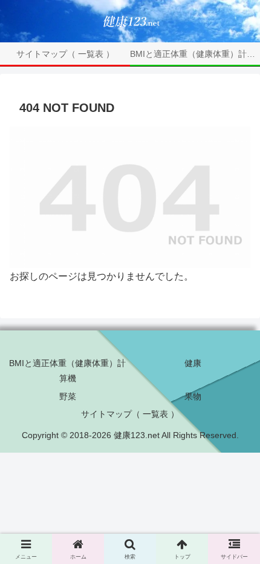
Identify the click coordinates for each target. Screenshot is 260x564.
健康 (192, 363)
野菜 (67, 396)
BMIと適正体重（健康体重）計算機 (67, 370)
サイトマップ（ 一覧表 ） (130, 414)
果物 (192, 396)
